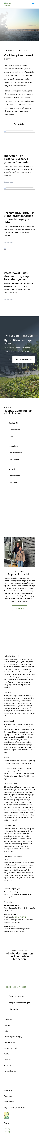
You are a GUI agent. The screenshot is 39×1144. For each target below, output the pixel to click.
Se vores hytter (24, 359)
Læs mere (8, 182)
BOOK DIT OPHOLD (16, 986)
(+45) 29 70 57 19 (19, 917)
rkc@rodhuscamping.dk (19, 1003)
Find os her (14, 1009)
